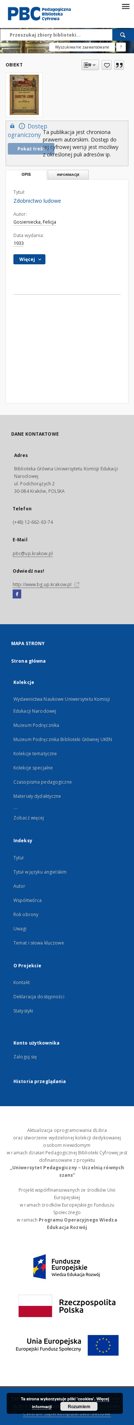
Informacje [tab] (68, 174)
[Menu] (125, 6)
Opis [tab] (26, 174)
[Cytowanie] (119, 65)
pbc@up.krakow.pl (33, 553)
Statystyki (23, 1011)
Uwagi (20, 928)
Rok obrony (25, 914)
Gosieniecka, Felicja (34, 222)
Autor (19, 886)
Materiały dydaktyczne (37, 796)
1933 (18, 243)
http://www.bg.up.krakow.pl (43, 584)
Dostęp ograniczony (27, 130)
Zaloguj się (25, 1057)
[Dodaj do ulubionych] (107, 65)
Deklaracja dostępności (38, 996)
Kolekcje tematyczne (35, 753)
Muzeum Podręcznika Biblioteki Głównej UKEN (62, 739)
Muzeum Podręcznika (36, 725)
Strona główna (28, 661)
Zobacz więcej (28, 818)
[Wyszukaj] (123, 35)
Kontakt (21, 982)
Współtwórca (27, 900)
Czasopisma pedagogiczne (42, 782)
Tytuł (18, 858)
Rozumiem (79, 1406)
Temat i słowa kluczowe (38, 943)
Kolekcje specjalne (33, 768)
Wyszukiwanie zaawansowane (82, 47)
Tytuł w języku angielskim (40, 872)
